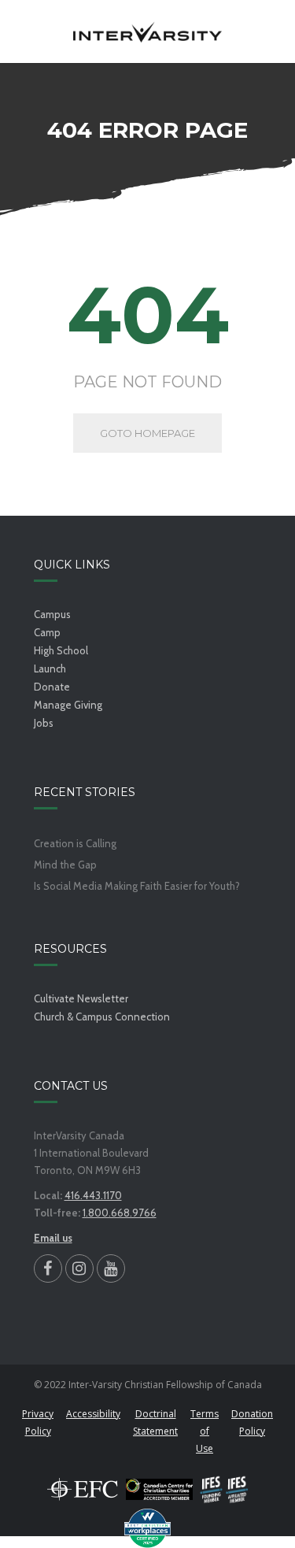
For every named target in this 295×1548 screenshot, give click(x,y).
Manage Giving (68, 704)
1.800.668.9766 (120, 1212)
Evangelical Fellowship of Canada (83, 1489)
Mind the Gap (65, 865)
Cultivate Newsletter (81, 998)
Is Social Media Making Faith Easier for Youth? (137, 886)
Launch (50, 668)
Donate (52, 686)
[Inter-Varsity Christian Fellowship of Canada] (147, 31)
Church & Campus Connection (102, 1016)
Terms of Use (204, 1431)
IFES (224, 1489)
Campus (52, 614)
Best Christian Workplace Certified (148, 1528)
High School (61, 650)
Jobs (43, 723)
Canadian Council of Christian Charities (159, 1489)
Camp (47, 632)
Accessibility (93, 1413)
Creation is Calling (75, 844)
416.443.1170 (93, 1195)
